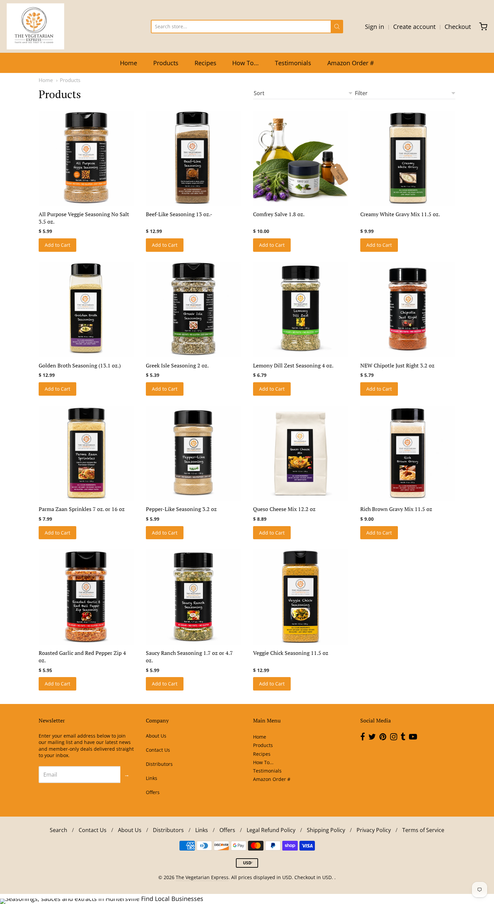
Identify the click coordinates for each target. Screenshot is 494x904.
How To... (245, 63)
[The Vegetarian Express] (35, 26)
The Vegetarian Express (202, 877)
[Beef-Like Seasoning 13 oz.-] (193, 158)
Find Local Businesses (172, 899)
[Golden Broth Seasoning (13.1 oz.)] (86, 309)
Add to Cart (57, 245)
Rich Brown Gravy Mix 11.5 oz (396, 509)
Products (165, 63)
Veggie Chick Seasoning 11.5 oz (290, 653)
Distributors (159, 764)
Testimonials (293, 63)
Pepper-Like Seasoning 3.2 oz (181, 509)
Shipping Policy (326, 830)
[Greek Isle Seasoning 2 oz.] (193, 309)
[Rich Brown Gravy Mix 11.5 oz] (407, 453)
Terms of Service (423, 830)
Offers (153, 792)
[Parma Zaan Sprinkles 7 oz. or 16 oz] (86, 453)
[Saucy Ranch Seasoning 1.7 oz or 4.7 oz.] (193, 596)
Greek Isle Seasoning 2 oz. (177, 365)
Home (128, 63)
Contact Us (158, 750)
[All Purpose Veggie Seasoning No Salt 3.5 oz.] (86, 158)
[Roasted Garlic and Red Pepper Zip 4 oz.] (86, 596)
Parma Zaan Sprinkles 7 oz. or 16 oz (82, 509)
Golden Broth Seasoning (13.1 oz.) (80, 365)
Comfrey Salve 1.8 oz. (278, 214)
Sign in (374, 27)
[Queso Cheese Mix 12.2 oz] (300, 453)
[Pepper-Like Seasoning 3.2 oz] (193, 453)
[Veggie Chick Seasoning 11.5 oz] (300, 596)
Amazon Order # (350, 63)
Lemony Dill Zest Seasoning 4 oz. (293, 365)
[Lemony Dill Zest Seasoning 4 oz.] (300, 309)
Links (151, 778)
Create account (414, 27)
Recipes (205, 63)
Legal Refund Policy (271, 830)
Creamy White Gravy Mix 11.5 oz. (400, 214)
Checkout (458, 27)
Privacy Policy (374, 830)
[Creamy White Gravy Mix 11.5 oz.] (407, 158)
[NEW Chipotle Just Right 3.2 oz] (407, 309)
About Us (156, 736)
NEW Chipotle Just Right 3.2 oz (397, 365)
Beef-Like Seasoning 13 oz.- (179, 214)
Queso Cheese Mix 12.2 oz (284, 509)
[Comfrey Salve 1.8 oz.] (300, 158)
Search (58, 830)
